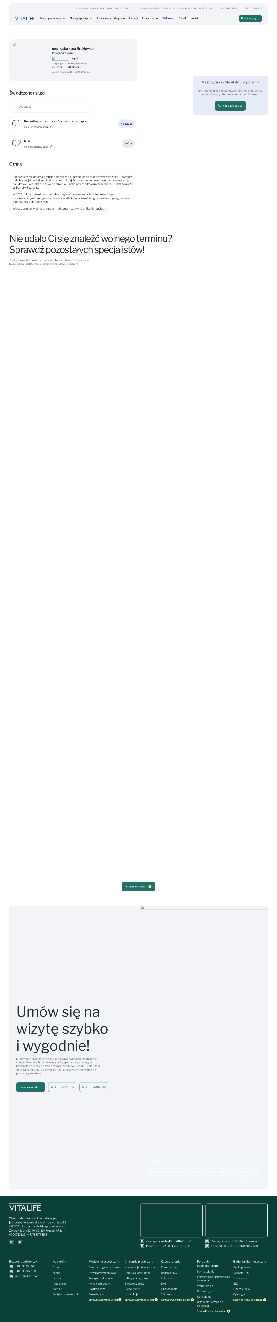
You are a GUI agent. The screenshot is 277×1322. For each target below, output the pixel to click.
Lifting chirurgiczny (136, 1278)
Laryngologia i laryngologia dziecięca (213, 1278)
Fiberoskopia (169, 1288)
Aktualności (60, 1283)
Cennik (183, 18)
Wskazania (168, 18)
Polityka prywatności (65, 1294)
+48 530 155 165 (228, 8)
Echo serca (168, 1278)
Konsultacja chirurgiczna (140, 1267)
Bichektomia (133, 1288)
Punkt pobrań (169, 1267)
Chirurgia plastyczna (81, 18)
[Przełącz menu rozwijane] (157, 18)
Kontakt (195, 18)
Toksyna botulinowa (101, 1278)
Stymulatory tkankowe (103, 1272)
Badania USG (169, 1272)
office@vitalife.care (27, 1276)
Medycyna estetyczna (52, 18)
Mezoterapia (97, 1294)
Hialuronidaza (97, 1288)
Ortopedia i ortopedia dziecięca (210, 1303)
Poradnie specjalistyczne (111, 18)
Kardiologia (204, 1296)
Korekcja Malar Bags (138, 1272)
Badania (133, 18)
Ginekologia (204, 1291)
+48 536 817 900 (253, 8)
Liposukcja (131, 1294)
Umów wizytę (248, 18)
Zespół (57, 1272)
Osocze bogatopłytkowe (104, 1267)
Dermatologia (205, 1271)
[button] (78, 127)
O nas (56, 1267)
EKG (163, 1283)
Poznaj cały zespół (135, 886)
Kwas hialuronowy (100, 1283)
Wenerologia (205, 1285)
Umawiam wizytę (29, 1087)
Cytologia (167, 1294)
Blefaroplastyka (134, 1283)
